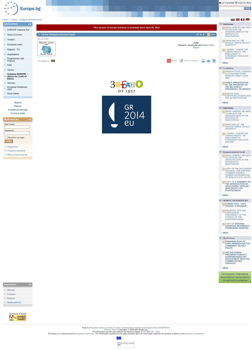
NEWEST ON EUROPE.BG (235, 200)
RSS (213, 34)
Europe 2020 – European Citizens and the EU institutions (238, 96)
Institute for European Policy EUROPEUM (151, 328)
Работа (17, 106)
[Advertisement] (18, 221)
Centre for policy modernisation (120, 328)
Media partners (14, 302)
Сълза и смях (18, 113)
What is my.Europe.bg (17, 155)
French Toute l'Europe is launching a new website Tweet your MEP (238, 74)
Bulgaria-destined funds (31, 20)
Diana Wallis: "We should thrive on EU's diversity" (237, 43)
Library (14, 20)
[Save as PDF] (214, 61)
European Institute (98, 328)
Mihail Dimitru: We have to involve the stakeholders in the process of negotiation (238, 31)
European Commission (85, 334)
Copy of (237, 186)
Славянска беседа (18, 109)
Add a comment (191, 60)
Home (5, 20)
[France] (243, 20)
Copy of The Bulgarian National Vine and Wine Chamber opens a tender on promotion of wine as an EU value (238, 173)
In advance (228, 68)
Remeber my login (16, 137)
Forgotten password (16, 151)
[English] (238, 20)
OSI (144, 332)
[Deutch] (248, 20)
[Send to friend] (208, 61)
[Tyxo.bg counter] (126, 347)
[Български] (233, 20)
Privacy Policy (111, 330)
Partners (11, 298)
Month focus (228, 238)
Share (174, 60)
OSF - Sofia (155, 332)
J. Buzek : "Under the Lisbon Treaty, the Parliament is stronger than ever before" (236, 53)
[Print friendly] (203, 61)
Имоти (17, 102)
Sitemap (11, 290)
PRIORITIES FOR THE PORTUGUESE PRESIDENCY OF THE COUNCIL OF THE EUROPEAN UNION (235, 214)
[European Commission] (119, 339)
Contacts (11, 294)
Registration (12, 147)
